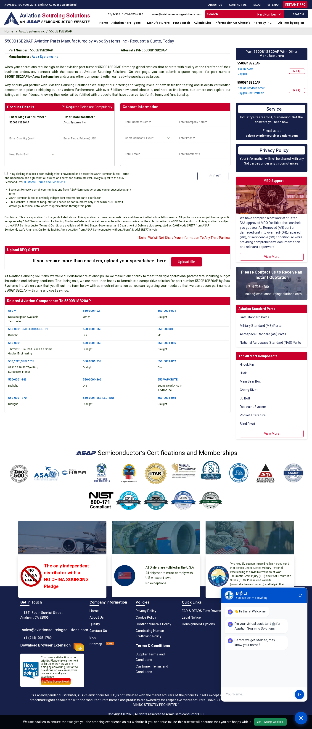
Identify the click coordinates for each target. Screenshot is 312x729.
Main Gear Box (250, 381)
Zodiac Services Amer (251, 88)
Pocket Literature (253, 415)
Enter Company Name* (195, 116)
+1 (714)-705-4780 (38, 638)
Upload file (186, 262)
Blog (257, 4)
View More (271, 256)
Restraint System (253, 407)
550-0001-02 (91, 310)
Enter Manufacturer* (79, 117)
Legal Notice (191, 617)
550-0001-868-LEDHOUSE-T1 (28, 329)
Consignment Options (198, 624)
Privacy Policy (146, 611)
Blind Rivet (247, 424)
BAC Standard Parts (254, 317)
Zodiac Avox (245, 68)
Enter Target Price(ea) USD (83, 133)
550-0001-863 (92, 329)
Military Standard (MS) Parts (261, 325)
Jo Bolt (245, 398)
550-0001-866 (167, 343)
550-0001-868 (92, 343)
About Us (215, 4)
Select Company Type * (141, 132)
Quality (95, 624)
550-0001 (14, 343)
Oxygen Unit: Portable (251, 93)
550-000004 (165, 329)
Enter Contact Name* (140, 116)
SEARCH (297, 14)
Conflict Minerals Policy (153, 624)
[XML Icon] (110, 644)
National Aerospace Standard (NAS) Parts (270, 342)
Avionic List (202, 22)
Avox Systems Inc (32, 31)
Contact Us (238, 4)
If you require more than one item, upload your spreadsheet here (99, 260)
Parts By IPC (263, 22)
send (299, 694)
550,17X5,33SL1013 (21, 361)
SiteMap (273, 4)
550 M (12, 310)
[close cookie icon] (308, 721)
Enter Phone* (188, 132)
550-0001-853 (92, 361)
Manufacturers (158, 22)
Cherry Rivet (249, 390)
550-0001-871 (167, 310)
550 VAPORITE (167, 379)
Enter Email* (133, 148)
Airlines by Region (291, 22)
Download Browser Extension (45, 645)
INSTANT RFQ (295, 4)
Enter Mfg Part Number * (27, 117)
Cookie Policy (146, 617)
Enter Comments (191, 148)
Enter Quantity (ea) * (23, 133)
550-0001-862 (167, 361)
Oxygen (242, 73)
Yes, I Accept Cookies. (270, 722)
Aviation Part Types (125, 22)
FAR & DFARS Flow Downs (201, 611)
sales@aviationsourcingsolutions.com (272, 135)
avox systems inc (45, 57)
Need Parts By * (20, 149)
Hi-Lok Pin (247, 364)
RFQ (297, 71)
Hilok (243, 373)
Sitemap (96, 644)
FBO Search (181, 22)
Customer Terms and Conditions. (45, 182)
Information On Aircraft (232, 22)
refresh (300, 595)
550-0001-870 (17, 397)
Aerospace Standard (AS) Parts (263, 334)
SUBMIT (214, 176)
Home (103, 22)
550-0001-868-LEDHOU (98, 397)
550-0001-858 (167, 397)
